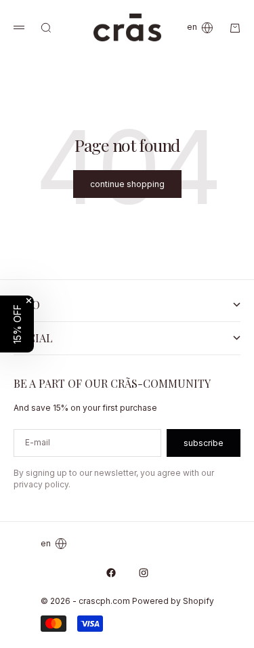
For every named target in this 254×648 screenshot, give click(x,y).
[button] (17, 324)
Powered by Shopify (173, 601)
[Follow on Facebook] (111, 572)
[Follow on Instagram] (143, 572)
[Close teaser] (29, 301)
